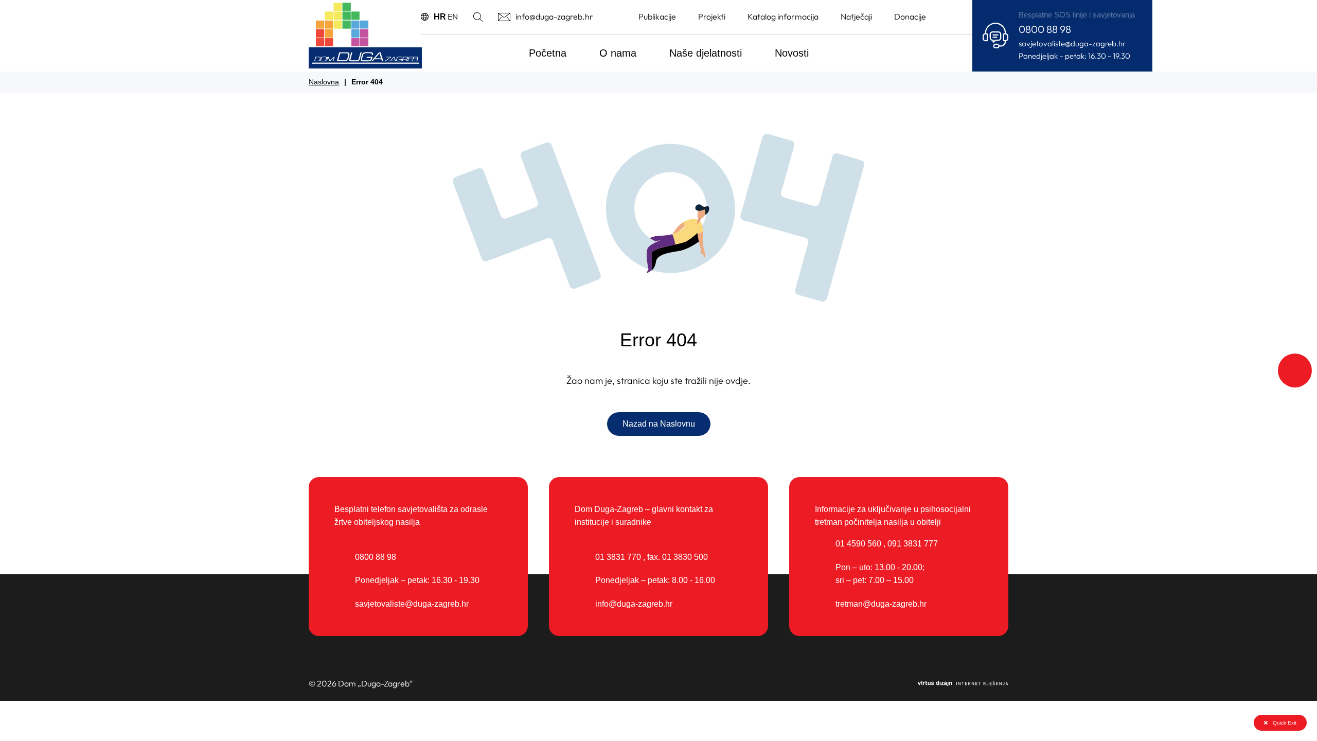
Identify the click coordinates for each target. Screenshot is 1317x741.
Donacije (910, 16)
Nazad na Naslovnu (658, 423)
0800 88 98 (1045, 29)
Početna (547, 53)
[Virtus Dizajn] (963, 684)
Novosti (792, 53)
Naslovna (324, 82)
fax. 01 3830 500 (677, 557)
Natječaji (856, 16)
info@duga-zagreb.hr (633, 603)
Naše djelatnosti (705, 53)
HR (440, 16)
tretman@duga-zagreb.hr (881, 603)
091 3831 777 (912, 543)
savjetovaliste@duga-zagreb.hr (1072, 43)
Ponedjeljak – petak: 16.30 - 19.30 (1074, 56)
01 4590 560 (858, 543)
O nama (617, 53)
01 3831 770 (618, 557)
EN (453, 16)
